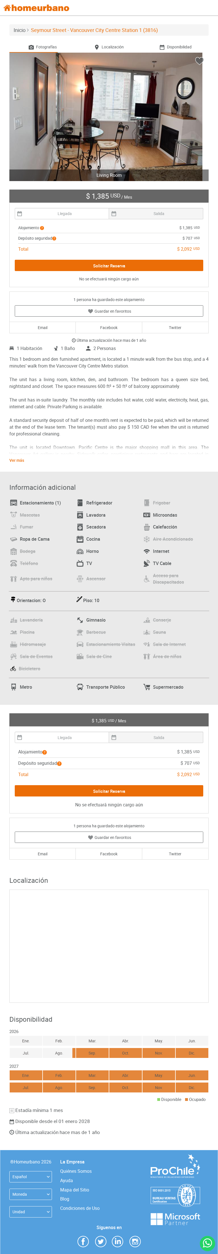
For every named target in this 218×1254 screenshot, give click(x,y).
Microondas (165, 515)
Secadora (96, 527)
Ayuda (66, 1180)
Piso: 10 (91, 600)
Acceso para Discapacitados (168, 578)
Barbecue (96, 632)
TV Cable (162, 563)
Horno (92, 551)
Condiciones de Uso (80, 1208)
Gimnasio (96, 620)
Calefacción (165, 527)
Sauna (159, 632)
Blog (64, 1199)
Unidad (18, 1211)
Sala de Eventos (36, 656)
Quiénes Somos (76, 1171)
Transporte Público (105, 687)
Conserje (162, 620)
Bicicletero (29, 668)
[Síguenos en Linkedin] (117, 1241)
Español (19, 1176)
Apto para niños (36, 579)
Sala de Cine (99, 656)
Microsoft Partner (175, 1215)
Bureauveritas (175, 1186)
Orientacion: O (31, 600)
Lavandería (31, 620)
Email (42, 327)
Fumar (26, 527)
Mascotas (30, 515)
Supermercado (168, 687)
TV (89, 563)
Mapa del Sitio (74, 1190)
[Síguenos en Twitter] (101, 1241)
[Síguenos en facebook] (83, 1241)
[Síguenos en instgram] (135, 1241)
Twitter (175, 327)
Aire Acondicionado (173, 539)
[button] (42, 228)
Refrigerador (99, 503)
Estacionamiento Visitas (110, 644)
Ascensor (96, 579)
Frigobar (161, 503)
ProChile (175, 1157)
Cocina (93, 539)
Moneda (19, 1194)
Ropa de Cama (35, 539)
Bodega (27, 551)
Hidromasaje (33, 644)
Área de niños (167, 656)
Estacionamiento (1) (40, 503)
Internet (161, 551)
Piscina (27, 632)
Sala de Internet (169, 644)
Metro (26, 687)
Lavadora (96, 515)
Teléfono (29, 563)
